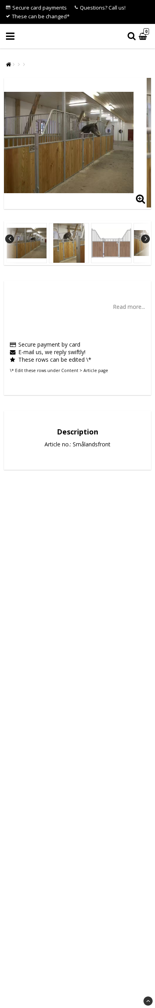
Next (145, 239)
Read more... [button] (129, 306)
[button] (144, 36)
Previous (9, 239)
